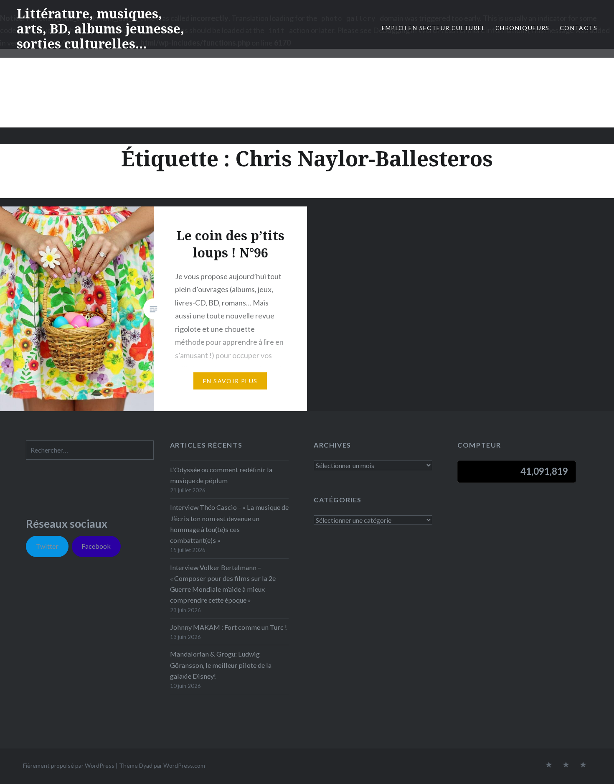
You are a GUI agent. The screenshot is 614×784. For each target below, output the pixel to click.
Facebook (96, 546)
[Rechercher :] (90, 450)
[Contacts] (549, 765)
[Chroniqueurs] (566, 765)
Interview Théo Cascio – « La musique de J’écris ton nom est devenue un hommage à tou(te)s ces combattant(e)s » (229, 523)
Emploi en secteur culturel (433, 27)
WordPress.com (184, 765)
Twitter (47, 546)
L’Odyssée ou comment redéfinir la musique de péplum (221, 475)
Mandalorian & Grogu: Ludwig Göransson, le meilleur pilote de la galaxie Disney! (220, 665)
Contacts (578, 27)
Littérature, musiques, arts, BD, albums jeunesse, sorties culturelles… (100, 28)
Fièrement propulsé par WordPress (68, 765)
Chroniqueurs (522, 27)
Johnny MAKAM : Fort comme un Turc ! (228, 627)
